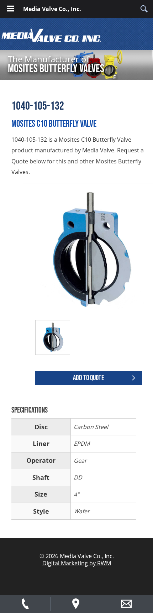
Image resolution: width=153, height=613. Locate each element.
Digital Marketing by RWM (76, 563)
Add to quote (88, 377)
